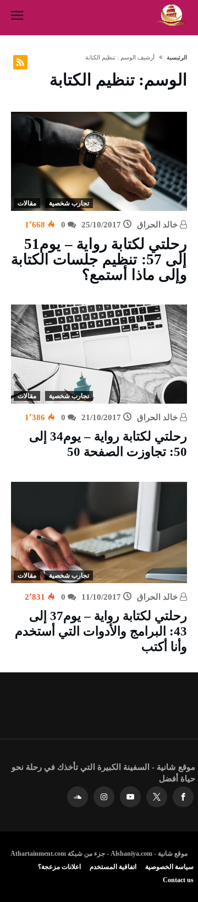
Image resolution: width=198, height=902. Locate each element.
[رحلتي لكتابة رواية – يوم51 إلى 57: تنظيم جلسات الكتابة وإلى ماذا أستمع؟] (99, 161)
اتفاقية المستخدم (113, 867)
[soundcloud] (77, 797)
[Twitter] (156, 797)
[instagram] (104, 797)
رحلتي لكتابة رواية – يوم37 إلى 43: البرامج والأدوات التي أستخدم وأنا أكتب (101, 631)
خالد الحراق (158, 224)
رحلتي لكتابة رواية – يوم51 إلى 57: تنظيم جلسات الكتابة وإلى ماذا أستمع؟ (99, 259)
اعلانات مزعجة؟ (59, 867)
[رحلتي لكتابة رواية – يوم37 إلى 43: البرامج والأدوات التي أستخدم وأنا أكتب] (99, 532)
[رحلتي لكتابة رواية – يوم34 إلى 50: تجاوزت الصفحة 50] (99, 354)
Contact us (178, 880)
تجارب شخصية (69, 203)
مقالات (27, 203)
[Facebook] (183, 797)
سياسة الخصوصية (169, 867)
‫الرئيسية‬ (177, 57)
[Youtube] (130, 797)
